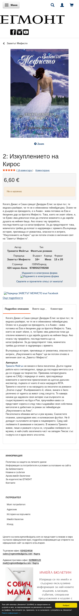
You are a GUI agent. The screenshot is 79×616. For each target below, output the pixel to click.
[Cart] (71, 5)
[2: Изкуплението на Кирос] (39, 93)
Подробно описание (17, 308)
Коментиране (42, 170)
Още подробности (13, 298)
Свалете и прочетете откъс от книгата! (39, 281)
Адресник (12, 509)
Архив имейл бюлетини (18, 476)
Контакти (10, 483)
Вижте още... (39, 308)
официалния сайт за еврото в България (24, 543)
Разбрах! (66, 605)
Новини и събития (15, 472)
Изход (10, 524)
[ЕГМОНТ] (32, 18)
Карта (37, 554)
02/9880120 (35, 560)
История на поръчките (18, 514)
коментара (24, 170)
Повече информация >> (11, 612)
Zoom (40, 144)
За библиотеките (14, 469)
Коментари (56, 308)
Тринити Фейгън (14, 366)
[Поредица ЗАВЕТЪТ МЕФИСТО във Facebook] (31, 293)
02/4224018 (26, 550)
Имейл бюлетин (15, 519)
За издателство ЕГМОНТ (19, 479)
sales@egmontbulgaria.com (17, 554)
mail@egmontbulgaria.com (17, 563)
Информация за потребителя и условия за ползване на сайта (38, 465)
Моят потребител (16, 504)
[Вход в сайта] (62, 5)
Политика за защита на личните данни (26, 462)
